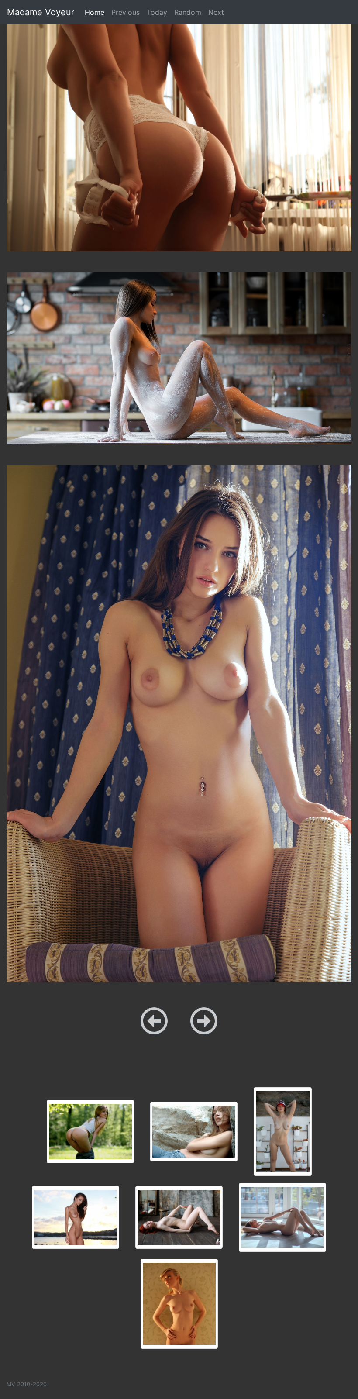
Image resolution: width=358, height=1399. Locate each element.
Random (187, 12)
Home (96, 12)
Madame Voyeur (40, 12)
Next (216, 12)
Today (157, 12)
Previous (125, 12)
